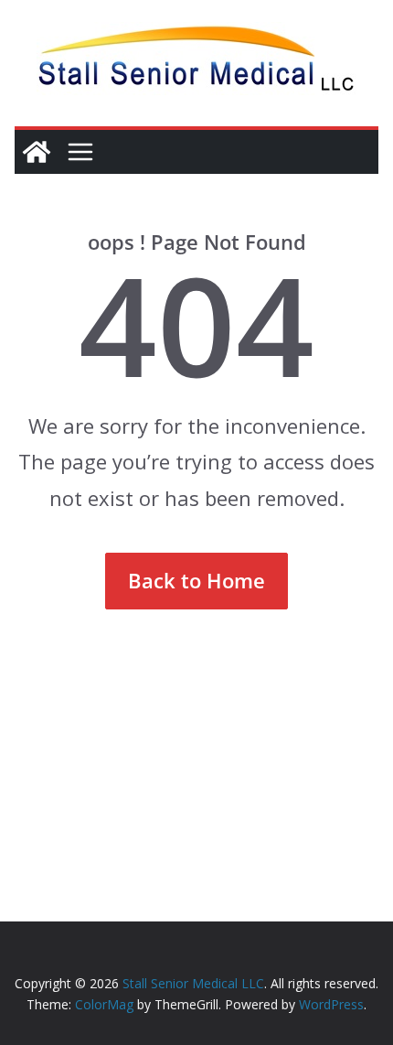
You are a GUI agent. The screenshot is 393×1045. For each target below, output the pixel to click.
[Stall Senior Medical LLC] (36, 152)
